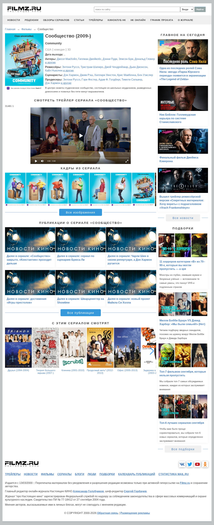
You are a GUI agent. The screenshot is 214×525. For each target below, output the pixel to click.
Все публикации (80, 313)
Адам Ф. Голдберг (109, 79)
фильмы (47, 474)
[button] (151, 189)
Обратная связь (107, 513)
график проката (161, 20)
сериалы (64, 474)
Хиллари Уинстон (105, 75)
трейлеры (96, 20)
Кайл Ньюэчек (54, 70)
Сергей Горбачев (135, 491)
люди (92, 474)
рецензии (31, 20)
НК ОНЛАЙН (138, 20)
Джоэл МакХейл (67, 59)
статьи (79, 20)
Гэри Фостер (89, 79)
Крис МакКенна (126, 75)
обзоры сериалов (56, 20)
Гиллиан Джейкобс (89, 59)
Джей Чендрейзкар (116, 67)
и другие (50, 62)
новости (13, 20)
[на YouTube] (197, 464)
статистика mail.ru (173, 474)
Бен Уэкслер (145, 75)
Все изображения (80, 212)
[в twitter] (190, 464)
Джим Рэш (86, 75)
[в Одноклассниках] (205, 464)
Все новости (183, 218)
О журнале (185, 20)
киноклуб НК (117, 20)
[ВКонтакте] (182, 464)
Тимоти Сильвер (132, 79)
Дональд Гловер (145, 59)
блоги (79, 474)
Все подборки (183, 449)
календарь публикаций (136, 474)
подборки (107, 474)
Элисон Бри (126, 59)
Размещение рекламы (135, 513)
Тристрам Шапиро (92, 67)
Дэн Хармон (71, 75)
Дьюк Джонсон (138, 67)
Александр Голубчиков (88, 491)
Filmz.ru (185, 483)
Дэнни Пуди (110, 59)
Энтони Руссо (70, 67)
